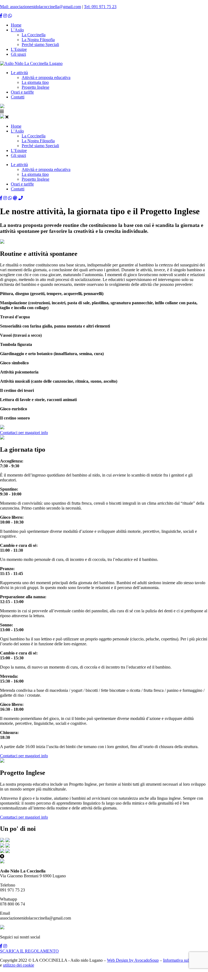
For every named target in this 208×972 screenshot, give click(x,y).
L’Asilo (17, 30)
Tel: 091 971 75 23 (100, 6)
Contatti (17, 97)
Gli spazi (18, 54)
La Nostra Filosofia (38, 39)
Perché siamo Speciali (40, 44)
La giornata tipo (35, 82)
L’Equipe (19, 49)
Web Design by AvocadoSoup (133, 960)
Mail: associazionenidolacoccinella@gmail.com (40, 6)
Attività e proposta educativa (46, 77)
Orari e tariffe (22, 92)
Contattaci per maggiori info (24, 432)
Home (16, 25)
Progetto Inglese (35, 87)
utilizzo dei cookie (18, 965)
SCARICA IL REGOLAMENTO (29, 951)
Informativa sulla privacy (184, 960)
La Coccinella (34, 34)
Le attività (19, 72)
